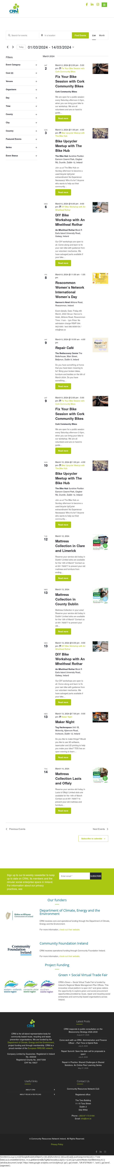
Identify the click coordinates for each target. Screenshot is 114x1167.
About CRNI (30, 1089)
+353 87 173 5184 (86, 1115)
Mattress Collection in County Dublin (66, 599)
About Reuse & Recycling (30, 1094)
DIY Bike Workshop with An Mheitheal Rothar (70, 220)
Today (21, 47)
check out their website (69, 956)
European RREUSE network (40, 1048)
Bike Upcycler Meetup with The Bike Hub (68, 146)
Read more (63, 118)
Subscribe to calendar (91, 838)
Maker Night (64, 721)
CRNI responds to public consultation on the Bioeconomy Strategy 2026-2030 (83, 1030)
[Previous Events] (7, 47)
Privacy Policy (57, 1144)
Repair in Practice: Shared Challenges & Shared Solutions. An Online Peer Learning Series (83, 1063)
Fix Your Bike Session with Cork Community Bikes (69, 81)
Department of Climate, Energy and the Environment (31, 1042)
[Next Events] (13, 47)
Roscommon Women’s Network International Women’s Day (69, 289)
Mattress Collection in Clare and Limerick (70, 546)
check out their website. (70, 929)
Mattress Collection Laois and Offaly (68, 778)
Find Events (80, 35)
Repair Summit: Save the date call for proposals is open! (83, 1052)
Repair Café (64, 347)
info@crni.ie (86, 1118)
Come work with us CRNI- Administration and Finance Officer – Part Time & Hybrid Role (83, 1041)
